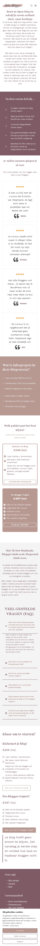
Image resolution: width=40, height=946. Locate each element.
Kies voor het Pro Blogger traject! (19, 830)
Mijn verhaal (13, 880)
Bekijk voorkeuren (20, 936)
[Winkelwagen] (31, 6)
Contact (11, 884)
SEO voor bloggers (16, 908)
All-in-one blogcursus (17, 901)
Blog (10, 887)
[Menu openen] (35, 5)
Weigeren (20, 941)
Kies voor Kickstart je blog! (16, 788)
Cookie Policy (14, 925)
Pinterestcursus (14, 905)
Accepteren (20, 930)
